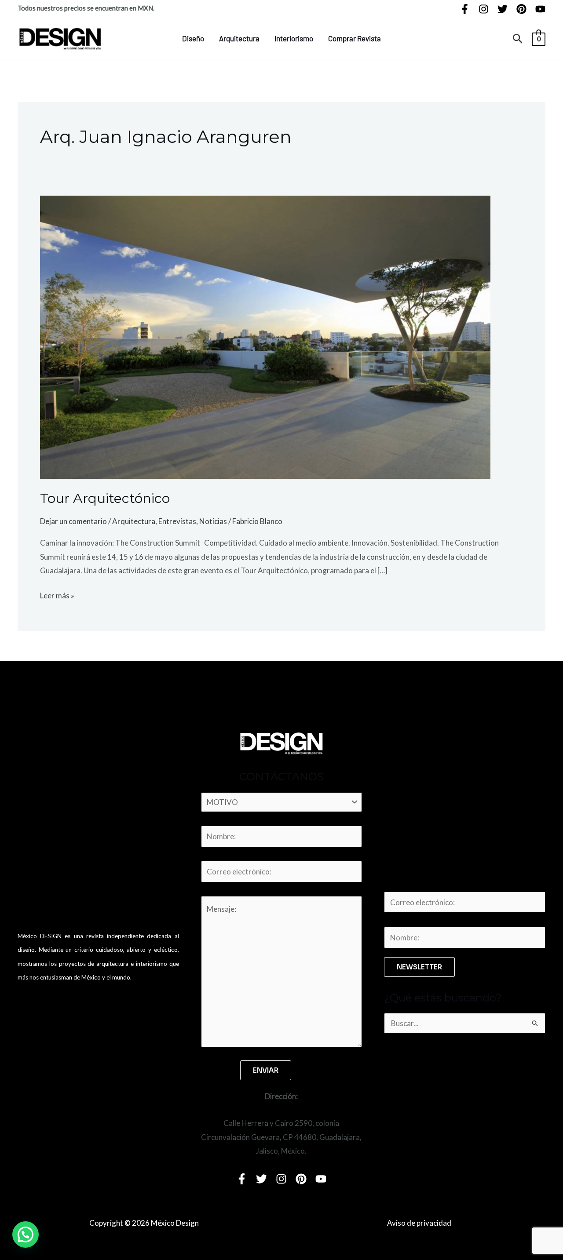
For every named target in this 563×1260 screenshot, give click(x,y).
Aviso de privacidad (419, 1222)
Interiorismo (293, 38)
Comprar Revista (354, 38)
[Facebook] (465, 9)
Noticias (213, 521)
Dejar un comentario (73, 521)
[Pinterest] (521, 9)
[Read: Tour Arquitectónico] (265, 336)
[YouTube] (540, 9)
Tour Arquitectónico (105, 498)
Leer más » (57, 594)
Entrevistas (177, 521)
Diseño (193, 38)
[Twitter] (502, 9)
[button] (517, 39)
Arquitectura (239, 38)
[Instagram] (484, 9)
